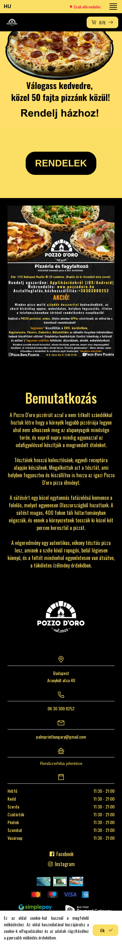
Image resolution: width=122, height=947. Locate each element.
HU (7, 6)
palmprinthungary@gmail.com (61, 736)
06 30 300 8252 (61, 708)
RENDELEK (61, 163)
